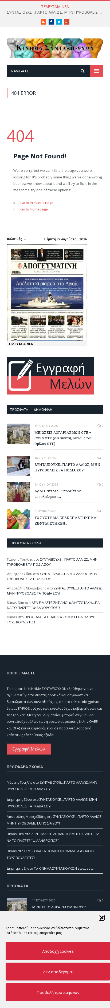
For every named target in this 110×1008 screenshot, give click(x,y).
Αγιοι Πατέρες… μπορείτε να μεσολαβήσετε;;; (57, 494)
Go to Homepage (34, 209)
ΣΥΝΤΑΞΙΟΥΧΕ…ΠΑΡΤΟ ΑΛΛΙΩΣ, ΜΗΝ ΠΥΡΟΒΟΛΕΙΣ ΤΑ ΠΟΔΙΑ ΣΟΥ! (56, 12)
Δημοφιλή (43, 409)
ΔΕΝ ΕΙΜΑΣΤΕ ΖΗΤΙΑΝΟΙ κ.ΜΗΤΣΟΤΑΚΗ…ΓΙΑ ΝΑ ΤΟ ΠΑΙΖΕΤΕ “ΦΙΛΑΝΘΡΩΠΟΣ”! (53, 605)
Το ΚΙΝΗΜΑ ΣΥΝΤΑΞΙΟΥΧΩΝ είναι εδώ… (65, 868)
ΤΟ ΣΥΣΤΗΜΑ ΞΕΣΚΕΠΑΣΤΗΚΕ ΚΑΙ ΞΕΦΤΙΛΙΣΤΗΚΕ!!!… (66, 520)
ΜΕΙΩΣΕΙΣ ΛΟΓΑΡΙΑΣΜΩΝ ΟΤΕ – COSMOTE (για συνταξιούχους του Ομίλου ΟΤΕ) (63, 438)
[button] (101, 917)
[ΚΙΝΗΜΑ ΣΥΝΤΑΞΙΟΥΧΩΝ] (55, 47)
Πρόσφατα (19, 409)
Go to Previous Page (36, 202)
